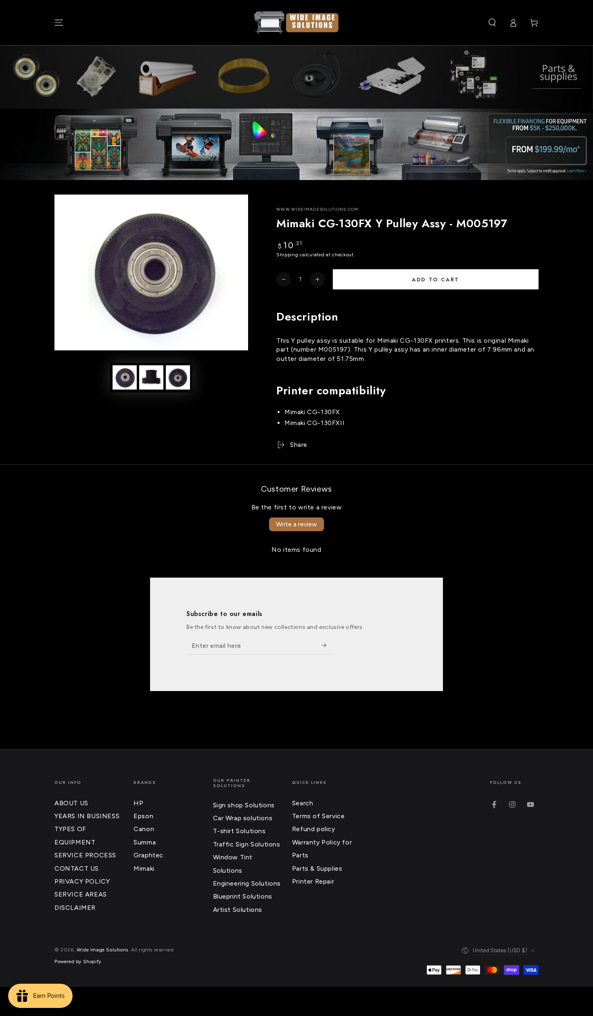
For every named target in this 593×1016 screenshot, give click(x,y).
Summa (145, 842)
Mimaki (144, 868)
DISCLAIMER (75, 907)
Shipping (287, 255)
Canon (144, 829)
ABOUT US (71, 803)
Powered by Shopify (77, 961)
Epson (143, 816)
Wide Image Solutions (102, 950)
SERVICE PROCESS (85, 855)
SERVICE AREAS (80, 894)
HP (138, 803)
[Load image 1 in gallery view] (125, 377)
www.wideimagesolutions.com (317, 209)
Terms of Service (318, 816)
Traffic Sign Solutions (246, 844)
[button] (492, 22)
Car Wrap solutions (243, 818)
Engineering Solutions (247, 883)
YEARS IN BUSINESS (86, 816)
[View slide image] (296, 144)
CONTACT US (76, 868)
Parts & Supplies (317, 868)
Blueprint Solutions (242, 896)
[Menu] (58, 22)
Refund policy (313, 829)
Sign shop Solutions (244, 805)
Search (302, 803)
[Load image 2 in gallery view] (151, 377)
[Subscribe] (327, 645)
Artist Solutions (238, 909)
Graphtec (148, 855)
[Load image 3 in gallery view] (178, 377)
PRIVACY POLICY (82, 881)
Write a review (296, 524)
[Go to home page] (296, 22)
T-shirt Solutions (239, 831)
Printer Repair (313, 881)
